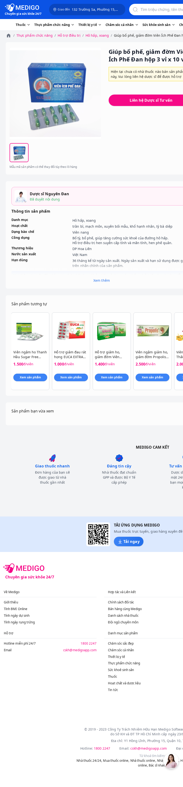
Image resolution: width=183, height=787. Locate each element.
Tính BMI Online (15, 609)
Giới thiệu (11, 602)
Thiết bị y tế (116, 657)
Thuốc (112, 676)
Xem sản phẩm (30, 377)
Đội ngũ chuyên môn (123, 622)
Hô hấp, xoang (97, 35)
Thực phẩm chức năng (34, 35)
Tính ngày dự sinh (17, 615)
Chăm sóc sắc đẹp (121, 643)
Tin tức (113, 690)
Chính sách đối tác (121, 602)
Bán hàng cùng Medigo (125, 609)
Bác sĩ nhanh (158, 765)
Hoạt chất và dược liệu (124, 683)
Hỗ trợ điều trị (69, 35)
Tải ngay (131, 541)
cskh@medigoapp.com (80, 650)
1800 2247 (89, 643)
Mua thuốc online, (116, 760)
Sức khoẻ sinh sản (121, 670)
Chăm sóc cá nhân (121, 650)
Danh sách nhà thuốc (123, 615)
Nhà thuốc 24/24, (89, 760)
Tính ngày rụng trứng (19, 622)
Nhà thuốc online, (143, 760)
